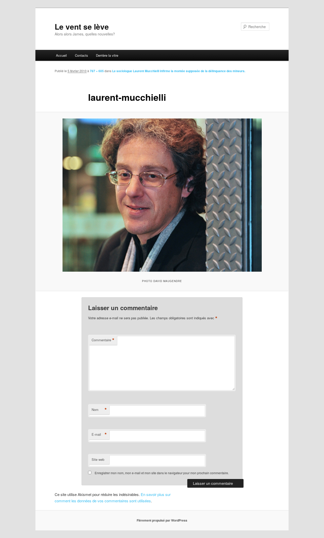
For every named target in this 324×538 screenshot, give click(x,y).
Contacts (81, 55)
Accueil (61, 55)
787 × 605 (97, 71)
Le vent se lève (82, 26)
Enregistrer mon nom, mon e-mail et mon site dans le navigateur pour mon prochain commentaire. (162, 473)
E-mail (99, 434)
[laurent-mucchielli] (162, 195)
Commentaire (103, 340)
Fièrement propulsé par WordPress (162, 520)
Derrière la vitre (107, 55)
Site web (98, 459)
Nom (99, 410)
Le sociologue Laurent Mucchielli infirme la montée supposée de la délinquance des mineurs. (178, 71)
